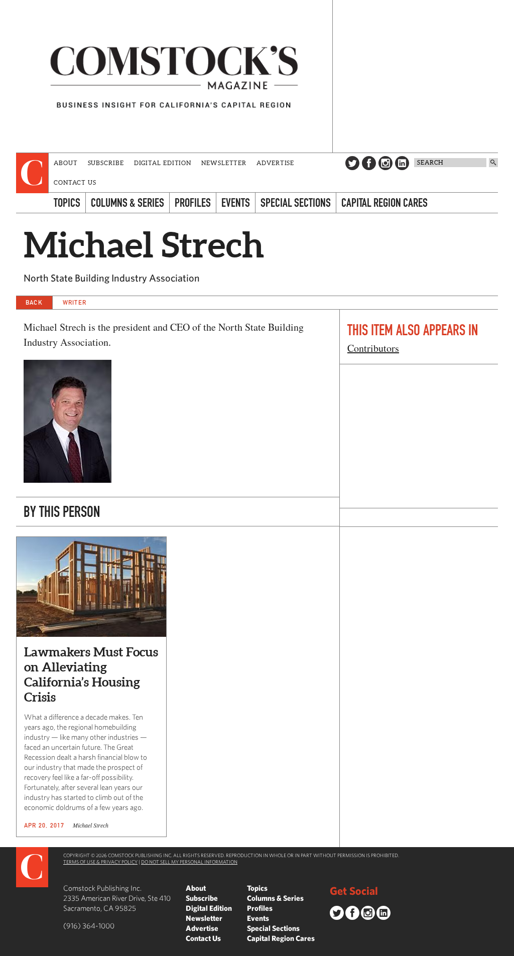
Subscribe (106, 163)
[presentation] (32, 173)
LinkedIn (402, 163)
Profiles (193, 202)
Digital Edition (163, 163)
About (66, 163)
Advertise (275, 163)
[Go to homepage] (174, 76)
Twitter (352, 163)
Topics (67, 202)
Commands (7, 948)
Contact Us (75, 182)
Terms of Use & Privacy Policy (100, 862)
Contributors (373, 348)
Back (34, 302)
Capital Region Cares (384, 202)
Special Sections (296, 202)
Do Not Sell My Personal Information (189, 862)
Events (235, 202)
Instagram (385, 163)
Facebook (369, 163)
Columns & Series (127, 202)
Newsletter (223, 163)
